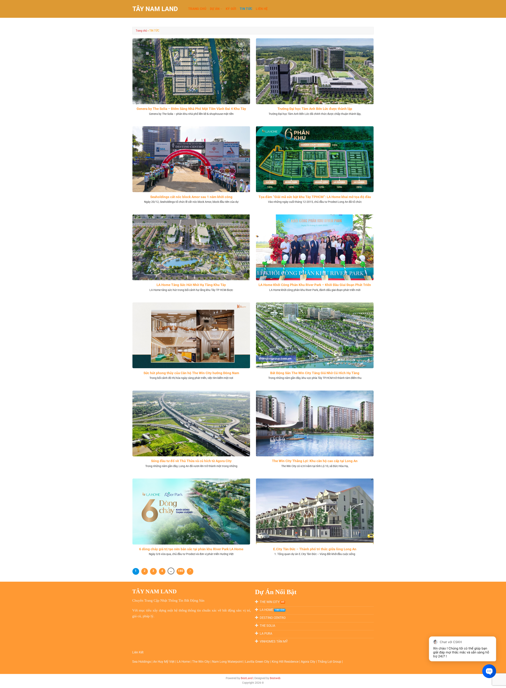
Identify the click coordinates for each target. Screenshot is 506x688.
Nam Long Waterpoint (228, 661)
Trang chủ (141, 30)
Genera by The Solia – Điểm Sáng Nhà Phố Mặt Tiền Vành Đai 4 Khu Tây (191, 109)
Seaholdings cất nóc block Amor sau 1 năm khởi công (191, 197)
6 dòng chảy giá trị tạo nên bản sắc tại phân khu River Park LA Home (191, 549)
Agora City (308, 661)
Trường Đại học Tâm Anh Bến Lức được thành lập (315, 109)
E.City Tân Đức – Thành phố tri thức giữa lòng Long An (314, 549)
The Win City (201, 661)
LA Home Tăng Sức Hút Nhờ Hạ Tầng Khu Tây (191, 285)
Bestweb (275, 678)
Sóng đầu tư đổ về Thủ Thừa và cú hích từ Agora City (191, 461)
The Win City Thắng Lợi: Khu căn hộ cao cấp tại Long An (315, 461)
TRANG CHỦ (197, 9)
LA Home (184, 661)
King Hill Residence (285, 661)
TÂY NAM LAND (155, 9)
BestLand (247, 678)
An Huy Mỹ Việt (164, 661)
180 (180, 571)
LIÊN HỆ (262, 9)
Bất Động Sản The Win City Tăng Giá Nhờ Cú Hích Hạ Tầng (314, 373)
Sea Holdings (142, 661)
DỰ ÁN (215, 9)
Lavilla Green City (257, 661)
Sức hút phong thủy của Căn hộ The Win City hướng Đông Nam (191, 373)
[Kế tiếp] (190, 571)
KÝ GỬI (231, 9)
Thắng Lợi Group (330, 661)
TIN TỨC (246, 9)
